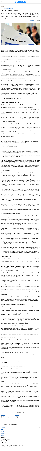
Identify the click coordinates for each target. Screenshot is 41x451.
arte (14, 445)
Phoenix (11, 445)
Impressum (3, 442)
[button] (1, 1)
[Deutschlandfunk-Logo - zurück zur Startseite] (20, 2)
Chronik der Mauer (19, 445)
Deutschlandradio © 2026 (6, 446)
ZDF (8, 445)
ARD (6, 445)
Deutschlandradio (4, 437)
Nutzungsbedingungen (5, 440)
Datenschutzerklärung (5, 439)
